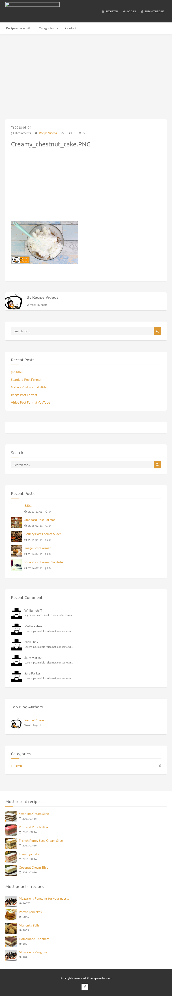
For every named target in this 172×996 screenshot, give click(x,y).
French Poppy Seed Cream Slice (41, 840)
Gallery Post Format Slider (29, 387)
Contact (70, 28)
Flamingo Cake (29, 854)
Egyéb (18, 766)
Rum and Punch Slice (33, 827)
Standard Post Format (26, 379)
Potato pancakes (30, 912)
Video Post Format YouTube (30, 402)
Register (111, 11)
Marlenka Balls (29, 925)
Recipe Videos (47, 133)
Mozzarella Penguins (33, 952)
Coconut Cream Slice (33, 867)
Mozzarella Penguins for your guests (44, 898)
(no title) (17, 372)
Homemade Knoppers (34, 939)
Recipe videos (15, 28)
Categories (46, 28)
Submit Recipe (154, 11)
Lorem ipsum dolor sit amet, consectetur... (48, 631)
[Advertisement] (86, 70)
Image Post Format (24, 395)
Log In (131, 11)
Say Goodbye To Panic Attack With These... (49, 615)
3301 (28, 505)
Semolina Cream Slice (34, 814)
